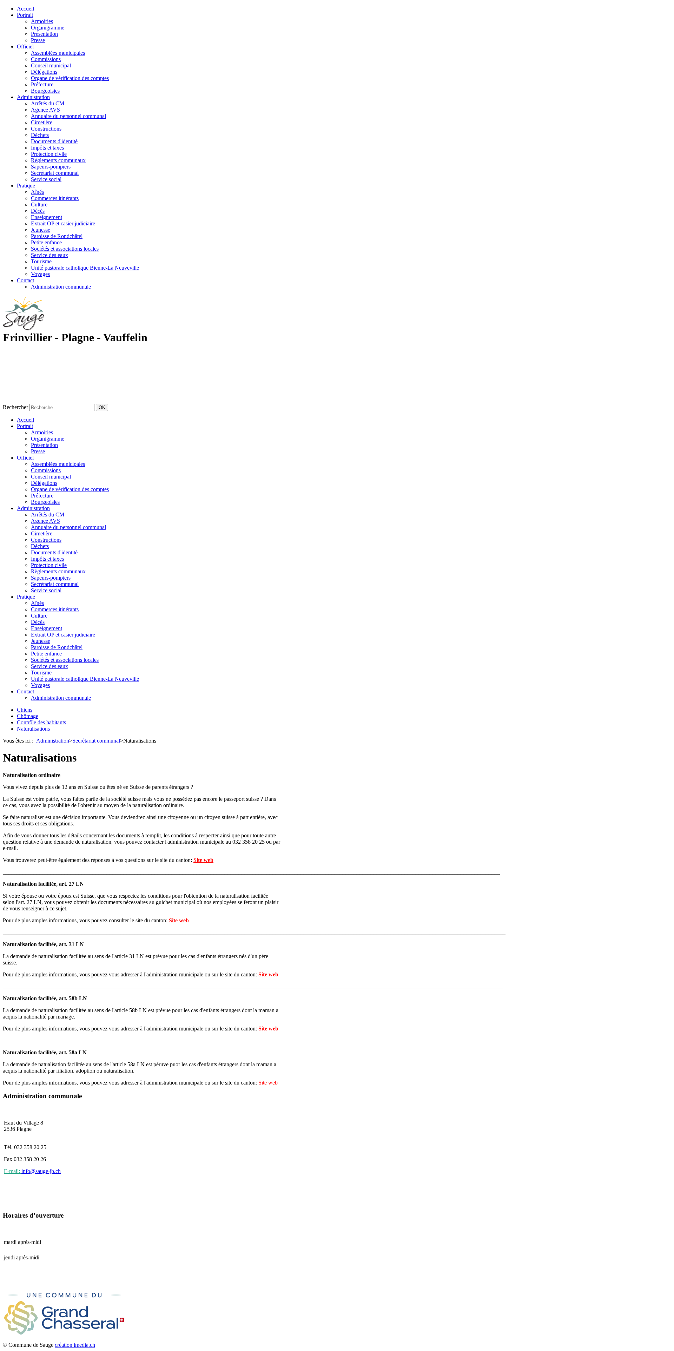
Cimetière (41, 122)
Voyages (40, 274)
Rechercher (15, 407)
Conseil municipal (51, 65)
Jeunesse (40, 230)
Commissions (46, 59)
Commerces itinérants (55, 198)
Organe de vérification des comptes (70, 78)
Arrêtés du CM (47, 103)
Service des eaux (49, 255)
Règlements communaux (58, 160)
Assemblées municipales (58, 53)
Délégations (44, 72)
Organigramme (47, 28)
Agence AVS (45, 110)
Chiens (24, 710)
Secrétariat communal (55, 173)
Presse (38, 40)
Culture (39, 204)
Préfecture (42, 84)
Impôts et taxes (47, 148)
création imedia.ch (75, 1345)
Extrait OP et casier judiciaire (63, 223)
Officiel (25, 47)
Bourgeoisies (45, 91)
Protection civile (49, 154)
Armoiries (42, 21)
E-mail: (12, 1171)
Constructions (46, 129)
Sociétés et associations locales (65, 249)
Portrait (25, 15)
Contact (25, 280)
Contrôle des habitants (41, 722)
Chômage (27, 716)
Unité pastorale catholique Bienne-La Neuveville (85, 268)
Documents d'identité (54, 141)
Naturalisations (33, 729)
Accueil (25, 9)
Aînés (37, 192)
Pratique (26, 186)
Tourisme (41, 261)
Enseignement (46, 217)
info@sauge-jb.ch (41, 1171)
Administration (33, 97)
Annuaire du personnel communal (68, 116)
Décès (38, 211)
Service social (46, 179)
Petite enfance (46, 242)
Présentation (44, 34)
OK (102, 407)
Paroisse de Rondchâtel (56, 236)
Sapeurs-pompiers (51, 167)
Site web (203, 860)
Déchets (40, 135)
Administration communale (61, 287)
